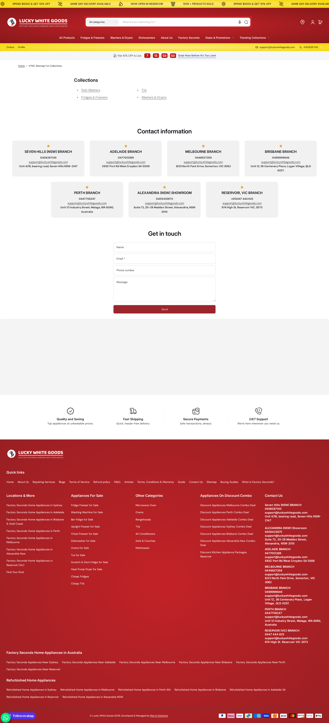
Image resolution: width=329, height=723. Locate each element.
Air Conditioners (145, 533)
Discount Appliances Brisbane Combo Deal (226, 533)
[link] (220, 38)
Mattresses (142, 548)
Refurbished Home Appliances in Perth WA (144, 689)
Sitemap (212, 482)
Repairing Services (44, 482)
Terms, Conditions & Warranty (155, 482)
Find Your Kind (15, 572)
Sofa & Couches (145, 541)
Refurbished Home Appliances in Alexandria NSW (92, 697)
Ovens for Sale (80, 548)
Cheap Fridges (80, 576)
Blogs (62, 482)
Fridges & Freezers (94, 97)
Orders (10, 47)
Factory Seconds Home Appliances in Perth (33, 531)
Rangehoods (143, 519)
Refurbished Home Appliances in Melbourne (87, 689)
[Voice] (240, 22)
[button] (103, 22)
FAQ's (117, 482)
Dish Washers (90, 90)
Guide (181, 482)
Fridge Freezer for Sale (84, 505)
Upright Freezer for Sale (85, 526)
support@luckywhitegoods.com (48, 162)
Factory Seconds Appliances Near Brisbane (205, 662)
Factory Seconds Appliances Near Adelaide (89, 662)
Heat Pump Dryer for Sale (86, 569)
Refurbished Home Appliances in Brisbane (200, 689)
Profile (21, 47)
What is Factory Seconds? (258, 482)
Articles (128, 482)
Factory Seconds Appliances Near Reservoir (33, 669)
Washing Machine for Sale (87, 512)
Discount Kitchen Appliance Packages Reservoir (223, 554)
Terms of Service (79, 482)
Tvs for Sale (78, 555)
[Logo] (37, 22)
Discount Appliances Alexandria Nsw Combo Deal (227, 543)
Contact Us (196, 482)
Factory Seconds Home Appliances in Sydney (34, 505)
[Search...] (246, 22)
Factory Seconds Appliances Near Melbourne (147, 662)
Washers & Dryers (153, 97)
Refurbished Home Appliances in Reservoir (32, 697)
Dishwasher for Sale (83, 541)
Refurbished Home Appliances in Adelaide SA (258, 689)
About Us (23, 482)
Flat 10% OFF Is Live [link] (146, 56)
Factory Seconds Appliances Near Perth (260, 662)
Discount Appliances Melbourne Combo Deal (228, 505)
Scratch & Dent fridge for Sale (89, 562)
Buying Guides (229, 482)
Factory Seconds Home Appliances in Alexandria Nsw (29, 551)
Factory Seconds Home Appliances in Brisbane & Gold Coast (35, 521)
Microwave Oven (146, 505)
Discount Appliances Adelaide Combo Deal (226, 519)
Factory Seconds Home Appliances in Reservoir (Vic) (29, 563)
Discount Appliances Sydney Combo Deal (226, 526)
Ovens (139, 512)
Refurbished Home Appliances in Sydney (31, 689)
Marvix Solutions (159, 715)
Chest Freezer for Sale (84, 533)
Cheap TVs (77, 583)
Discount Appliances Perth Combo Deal (224, 512)
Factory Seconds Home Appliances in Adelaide (35, 512)
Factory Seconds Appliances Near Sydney (32, 662)
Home (21, 65)
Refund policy (101, 482)
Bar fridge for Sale (82, 519)
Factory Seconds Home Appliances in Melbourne (29, 540)
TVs (144, 90)
